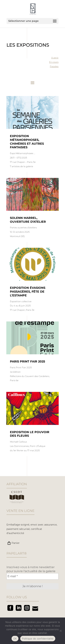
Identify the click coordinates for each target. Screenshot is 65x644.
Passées (54, 66)
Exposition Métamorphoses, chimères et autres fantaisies (27, 141)
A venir (54, 57)
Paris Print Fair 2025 (27, 361)
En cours (53, 62)
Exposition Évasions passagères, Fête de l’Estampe (27, 291)
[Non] (60, 631)
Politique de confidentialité (37, 638)
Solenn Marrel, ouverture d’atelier (28, 219)
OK (15, 638)
